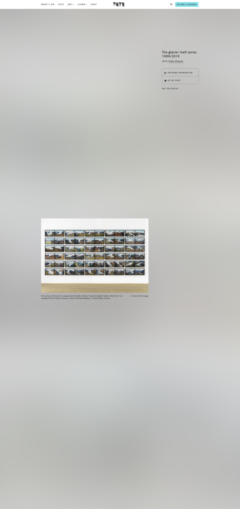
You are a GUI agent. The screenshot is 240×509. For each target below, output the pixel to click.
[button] (170, 4)
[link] (84, 297)
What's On (47, 4)
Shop (94, 4)
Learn (81, 4)
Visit (61, 4)
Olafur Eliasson (175, 61)
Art (70, 4)
